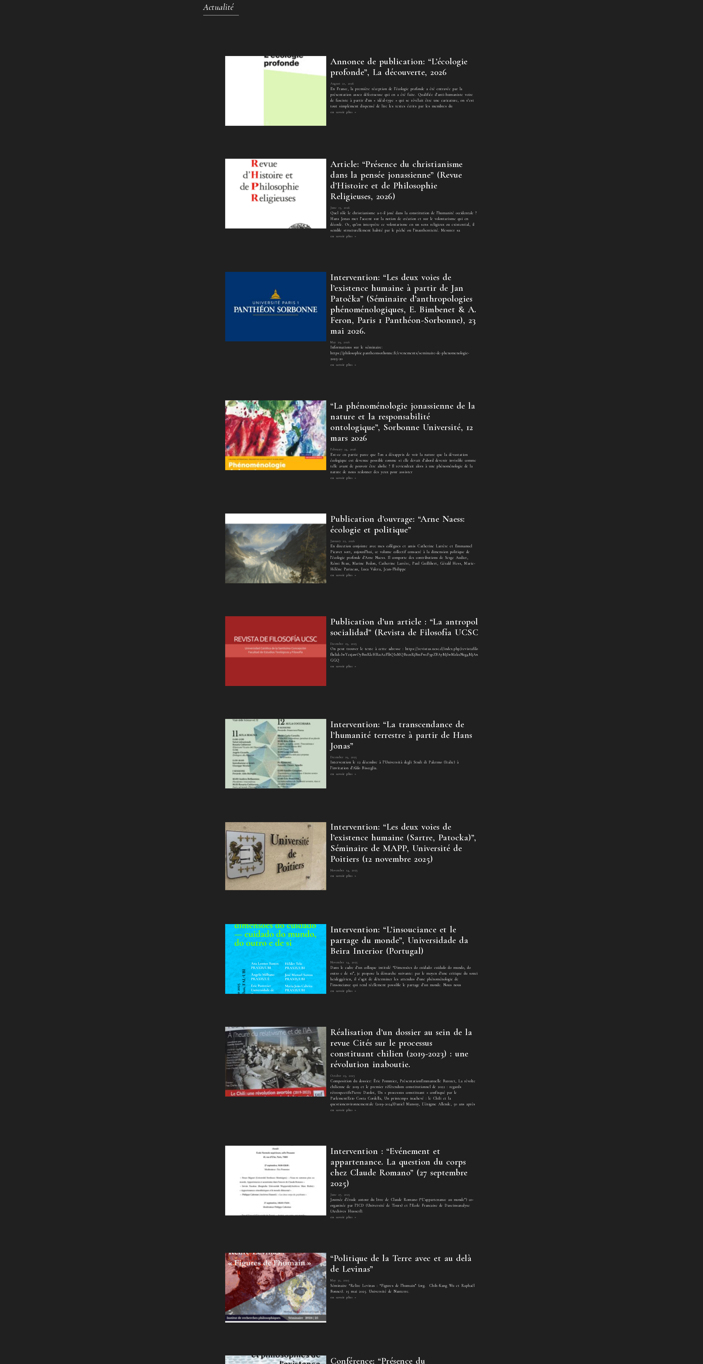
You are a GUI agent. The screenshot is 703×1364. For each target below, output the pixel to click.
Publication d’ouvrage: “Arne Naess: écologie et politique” (397, 524)
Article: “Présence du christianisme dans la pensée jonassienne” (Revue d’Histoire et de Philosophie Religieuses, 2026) (396, 180)
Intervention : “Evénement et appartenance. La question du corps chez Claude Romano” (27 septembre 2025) (399, 1167)
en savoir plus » (343, 112)
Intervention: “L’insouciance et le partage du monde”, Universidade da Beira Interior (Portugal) (399, 940)
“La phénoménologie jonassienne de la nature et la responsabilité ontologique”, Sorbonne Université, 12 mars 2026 (402, 421)
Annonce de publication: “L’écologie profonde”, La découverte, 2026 (399, 66)
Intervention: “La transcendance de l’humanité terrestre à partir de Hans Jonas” (401, 735)
